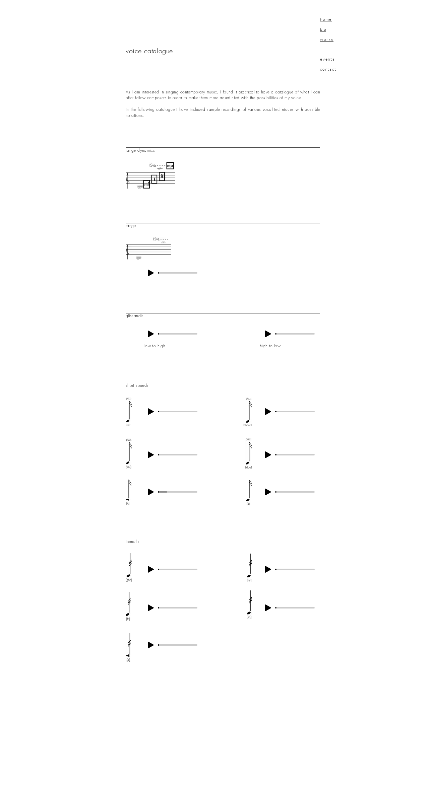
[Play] (151, 273)
